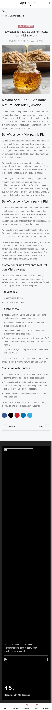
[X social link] (10, 415)
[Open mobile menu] (3, 3)
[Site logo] (26, 4)
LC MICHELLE (19, 41)
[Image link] (18, 544)
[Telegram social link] (29, 415)
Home (4, 16)
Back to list (26, 426)
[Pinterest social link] (17, 415)
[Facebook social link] (4, 415)
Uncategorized (17, 16)
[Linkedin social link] (23, 415)
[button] (26, 669)
